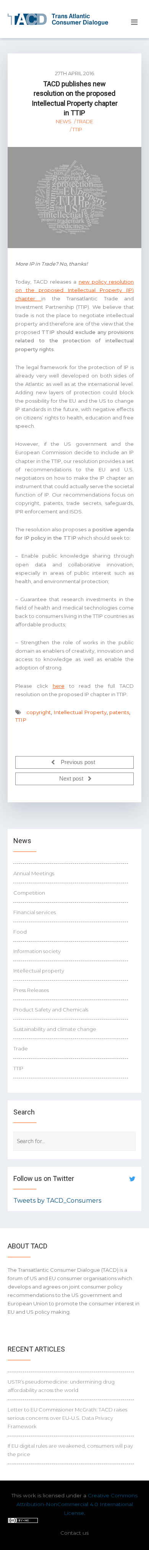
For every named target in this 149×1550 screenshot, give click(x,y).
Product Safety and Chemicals (50, 1009)
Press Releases (31, 990)
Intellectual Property (80, 712)
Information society (37, 951)
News (63, 121)
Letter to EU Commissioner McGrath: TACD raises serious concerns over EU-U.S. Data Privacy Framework (67, 1417)
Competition (29, 893)
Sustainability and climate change (54, 1029)
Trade (84, 121)
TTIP (77, 129)
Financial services (34, 912)
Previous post (77, 763)
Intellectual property (38, 971)
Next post (72, 779)
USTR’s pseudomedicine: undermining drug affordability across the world (61, 1386)
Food (20, 932)
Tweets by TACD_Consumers (57, 1200)
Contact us (74, 1533)
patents (119, 712)
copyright (38, 712)
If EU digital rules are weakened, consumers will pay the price (70, 1450)
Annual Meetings (33, 873)
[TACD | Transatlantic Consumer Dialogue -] (58, 19)
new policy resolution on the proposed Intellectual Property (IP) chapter (74, 290)
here (59, 686)
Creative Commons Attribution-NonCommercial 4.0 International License (77, 1504)
